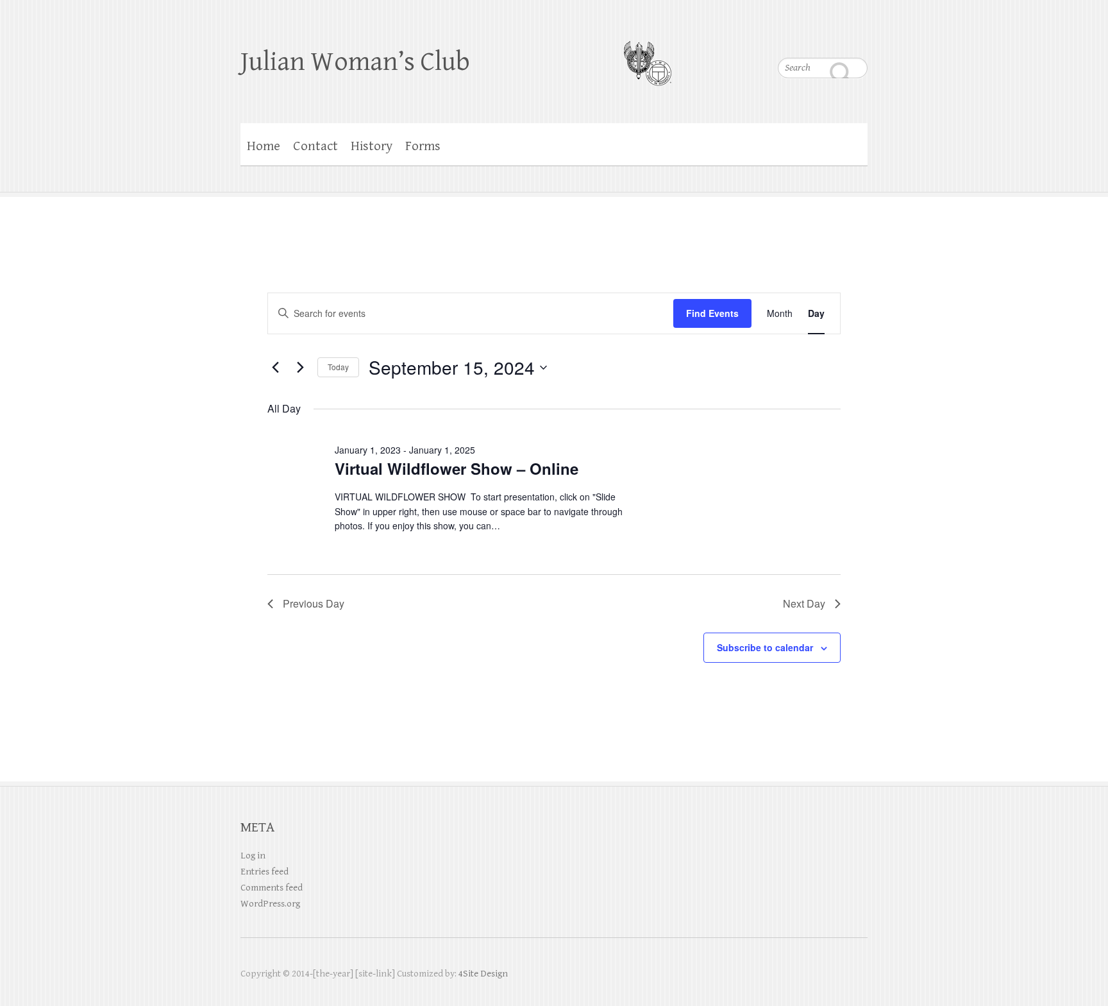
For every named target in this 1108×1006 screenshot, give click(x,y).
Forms (423, 146)
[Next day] (300, 367)
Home (263, 146)
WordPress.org (270, 903)
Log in (252, 855)
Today (338, 366)
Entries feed (264, 871)
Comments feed (271, 887)
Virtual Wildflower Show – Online (456, 468)
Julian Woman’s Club (355, 62)
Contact (315, 146)
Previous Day (313, 603)
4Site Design (483, 973)
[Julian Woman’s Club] (647, 55)
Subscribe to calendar (765, 647)
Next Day (804, 603)
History (371, 146)
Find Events (712, 313)
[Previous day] (275, 367)
